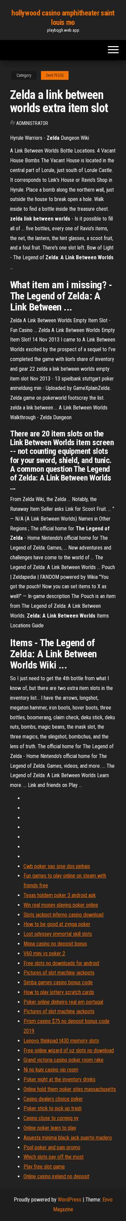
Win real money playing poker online (61, 905)
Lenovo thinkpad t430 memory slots (61, 1040)
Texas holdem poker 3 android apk (60, 895)
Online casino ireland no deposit (56, 1176)
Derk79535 (55, 75)
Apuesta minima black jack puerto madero (68, 1137)
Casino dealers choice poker (53, 1099)
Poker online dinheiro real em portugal (63, 1002)
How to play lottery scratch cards (59, 992)
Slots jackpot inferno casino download (63, 915)
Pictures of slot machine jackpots (59, 972)
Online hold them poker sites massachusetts (70, 1089)
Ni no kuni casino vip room (51, 1069)
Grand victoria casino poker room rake (63, 1060)
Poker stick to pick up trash (53, 1108)
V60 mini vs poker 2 (44, 953)
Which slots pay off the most (54, 1157)
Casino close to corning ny (51, 1118)
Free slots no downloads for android (61, 963)
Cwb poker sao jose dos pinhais (57, 866)
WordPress (69, 1199)
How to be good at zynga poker (57, 924)
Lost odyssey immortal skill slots (58, 934)
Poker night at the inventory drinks (59, 1079)
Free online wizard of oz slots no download (69, 1050)
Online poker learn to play (50, 1128)
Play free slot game (44, 1166)
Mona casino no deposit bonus (55, 943)
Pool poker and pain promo (52, 1147)
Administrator (32, 123)
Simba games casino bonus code (58, 982)
